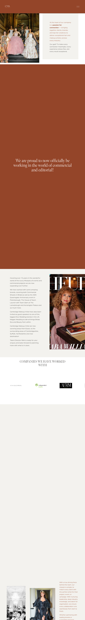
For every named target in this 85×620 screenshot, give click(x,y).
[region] (42, 385)
